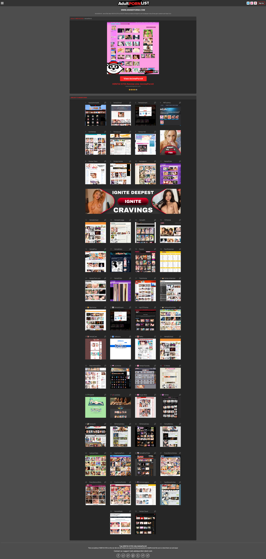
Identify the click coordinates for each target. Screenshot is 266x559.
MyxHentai (92, 307)
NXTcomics (167, 103)
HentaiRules (118, 249)
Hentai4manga (119, 220)
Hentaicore (117, 132)
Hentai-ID (92, 424)
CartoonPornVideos (170, 307)
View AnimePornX (133, 78)
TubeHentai (143, 278)
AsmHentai (92, 132)
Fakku (141, 337)
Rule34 (91, 395)
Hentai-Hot (142, 132)
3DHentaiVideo (119, 424)
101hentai (167, 220)
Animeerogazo (144, 482)
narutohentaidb (94, 103)
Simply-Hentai (118, 161)
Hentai (166, 395)
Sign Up (261, 3)
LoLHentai (117, 366)
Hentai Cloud (143, 511)
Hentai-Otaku (93, 161)
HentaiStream (119, 307)
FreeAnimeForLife (120, 482)
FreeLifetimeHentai (170, 453)
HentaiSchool (93, 220)
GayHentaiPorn (119, 453)
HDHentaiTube (144, 424)
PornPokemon (169, 249)
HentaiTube (168, 161)
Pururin (141, 249)
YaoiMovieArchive (170, 482)
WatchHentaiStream (95, 366)
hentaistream (142, 103)
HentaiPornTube (144, 453)
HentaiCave (93, 337)
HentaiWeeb (118, 511)
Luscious (117, 395)
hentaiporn (143, 161)
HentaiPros (93, 249)
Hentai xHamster (169, 278)
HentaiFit (142, 220)
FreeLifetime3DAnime (95, 482)
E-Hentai (167, 366)
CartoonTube (93, 453)
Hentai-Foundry (144, 366)
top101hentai (143, 307)
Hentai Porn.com (95, 278)
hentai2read (117, 103)
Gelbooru (117, 337)
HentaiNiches (168, 424)
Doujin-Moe (143, 395)
